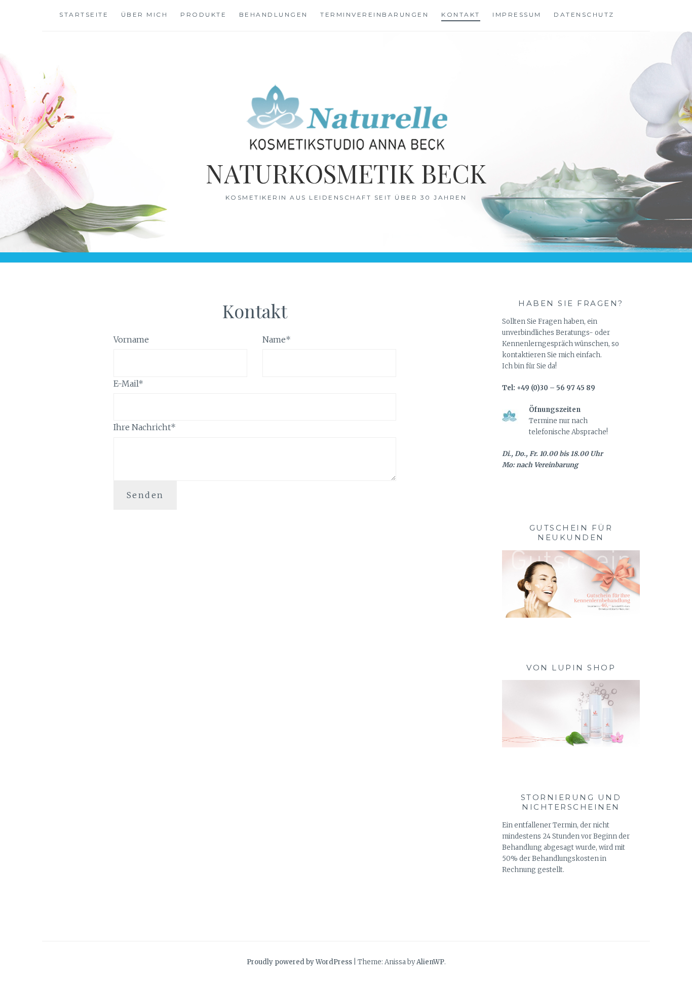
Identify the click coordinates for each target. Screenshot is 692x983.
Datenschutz (584, 14)
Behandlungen (273, 14)
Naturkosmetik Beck (346, 173)
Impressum (517, 14)
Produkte (203, 14)
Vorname (131, 339)
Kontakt (460, 14)
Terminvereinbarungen (374, 14)
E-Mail (128, 384)
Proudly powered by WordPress (299, 962)
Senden (145, 495)
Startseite (83, 14)
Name (276, 339)
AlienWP (430, 962)
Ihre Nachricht (144, 427)
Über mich (144, 14)
